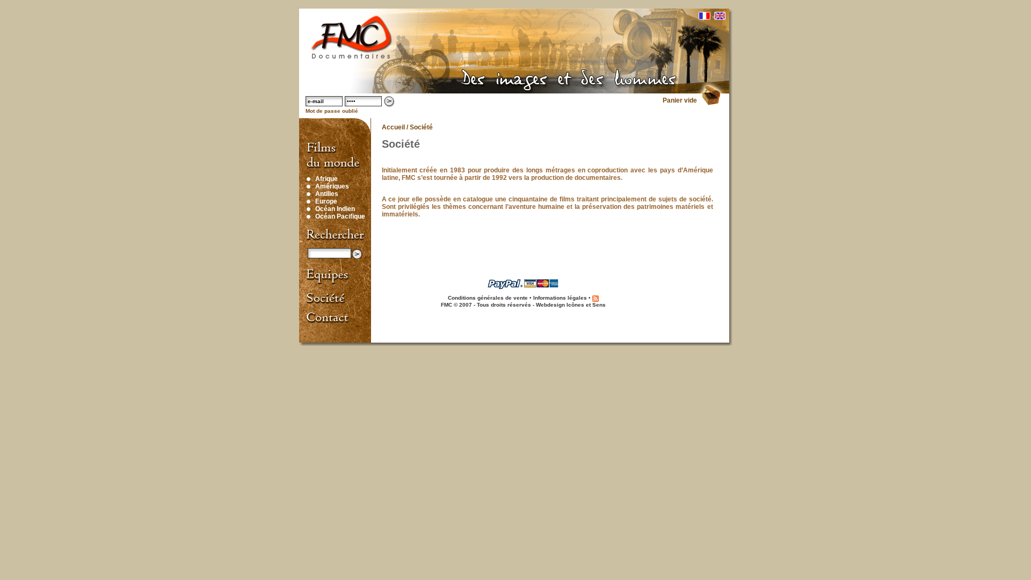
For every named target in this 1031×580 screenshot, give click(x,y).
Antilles (326, 194)
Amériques (332, 186)
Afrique (326, 179)
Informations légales (560, 298)
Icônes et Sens (586, 305)
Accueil (393, 127)
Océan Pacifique (340, 216)
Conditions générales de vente (488, 298)
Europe (326, 201)
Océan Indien (335, 209)
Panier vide (680, 100)
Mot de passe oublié (332, 111)
